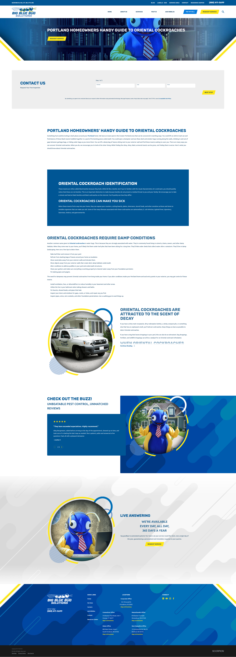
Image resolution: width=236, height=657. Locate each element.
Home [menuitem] (110, 12)
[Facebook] (173, 598)
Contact (185, 3)
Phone (168, 84)
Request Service (210, 12)
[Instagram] (170, 598)
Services (90, 603)
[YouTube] (167, 598)
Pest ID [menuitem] (154, 12)
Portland (91, 136)
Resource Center (197, 3)
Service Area (174, 3)
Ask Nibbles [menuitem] (169, 12)
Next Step (209, 92)
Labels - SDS (162, 3)
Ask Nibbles (91, 611)
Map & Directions (126, 607)
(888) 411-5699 (216, 2)
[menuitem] (14, 653)
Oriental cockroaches (77, 243)
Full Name (98, 84)
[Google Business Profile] (163, 598)
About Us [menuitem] (123, 12)
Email (138, 84)
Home (89, 599)
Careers (89, 607)
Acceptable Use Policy (165, 98)
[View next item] (61, 447)
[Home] (24, 12)
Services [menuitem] (139, 12)
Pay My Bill (190, 12)
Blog (153, 3)
